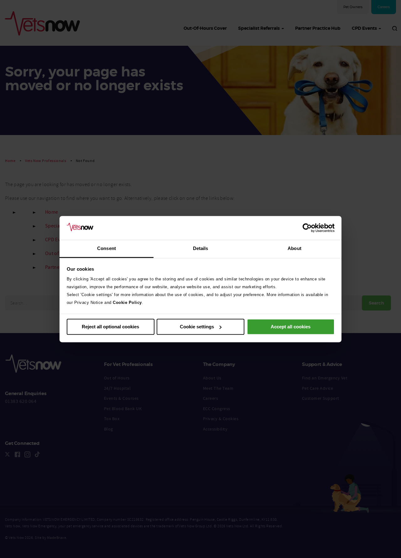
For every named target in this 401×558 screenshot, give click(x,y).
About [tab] (294, 248)
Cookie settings (197, 326)
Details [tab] (200, 248)
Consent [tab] (106, 248)
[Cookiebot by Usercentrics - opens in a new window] (307, 227)
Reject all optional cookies (110, 326)
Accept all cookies (290, 326)
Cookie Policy (127, 302)
